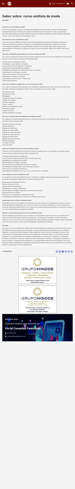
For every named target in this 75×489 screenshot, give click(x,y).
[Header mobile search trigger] (72, 3)
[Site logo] (9, 3)
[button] (57, 251)
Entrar (53, 3)
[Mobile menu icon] (3, 3)
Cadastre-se (61, 3)
